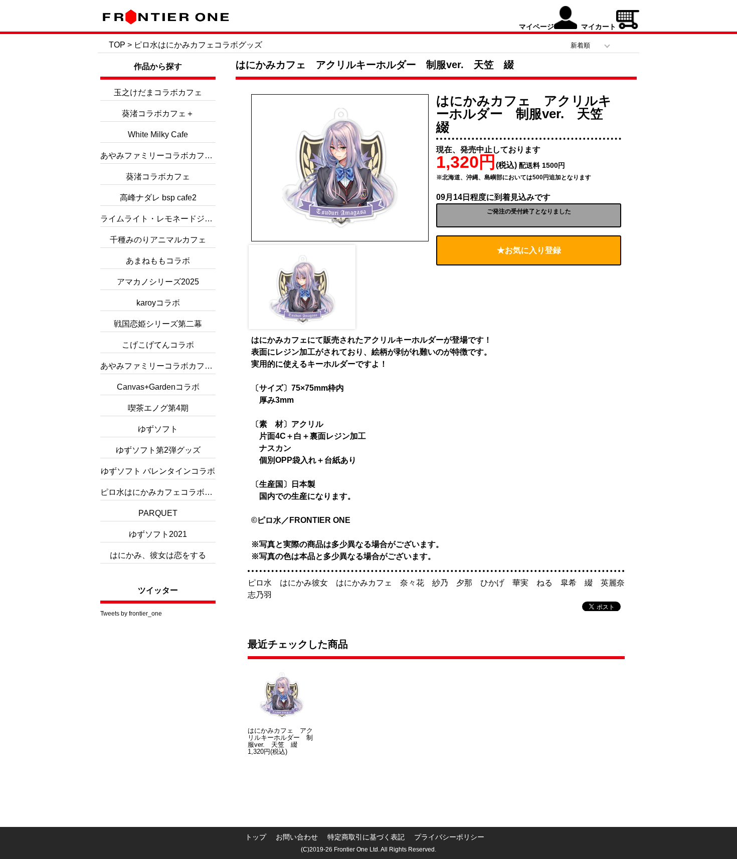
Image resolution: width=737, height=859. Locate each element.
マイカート (598, 27)
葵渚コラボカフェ (158, 176)
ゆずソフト (158, 429)
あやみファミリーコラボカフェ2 (158, 366)
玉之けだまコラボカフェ (158, 92)
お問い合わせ (297, 837)
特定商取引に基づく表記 (366, 837)
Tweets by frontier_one (131, 613)
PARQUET (157, 513)
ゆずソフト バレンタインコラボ (158, 471)
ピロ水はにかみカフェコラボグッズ (198, 45)
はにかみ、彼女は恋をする (158, 555)
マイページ (536, 27)
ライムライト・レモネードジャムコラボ (172, 218)
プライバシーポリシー (449, 837)
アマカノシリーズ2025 (158, 281)
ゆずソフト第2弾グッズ (158, 450)
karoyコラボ (158, 303)
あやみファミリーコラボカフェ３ (160, 155)
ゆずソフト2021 (158, 534)
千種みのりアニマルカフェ (158, 239)
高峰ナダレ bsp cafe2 (158, 197)
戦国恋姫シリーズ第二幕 (158, 324)
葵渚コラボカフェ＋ (158, 113)
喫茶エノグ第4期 (158, 408)
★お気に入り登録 (529, 250)
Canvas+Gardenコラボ (158, 387)
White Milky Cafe (158, 134)
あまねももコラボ (158, 260)
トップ (255, 837)
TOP (117, 45)
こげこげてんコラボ (158, 345)
